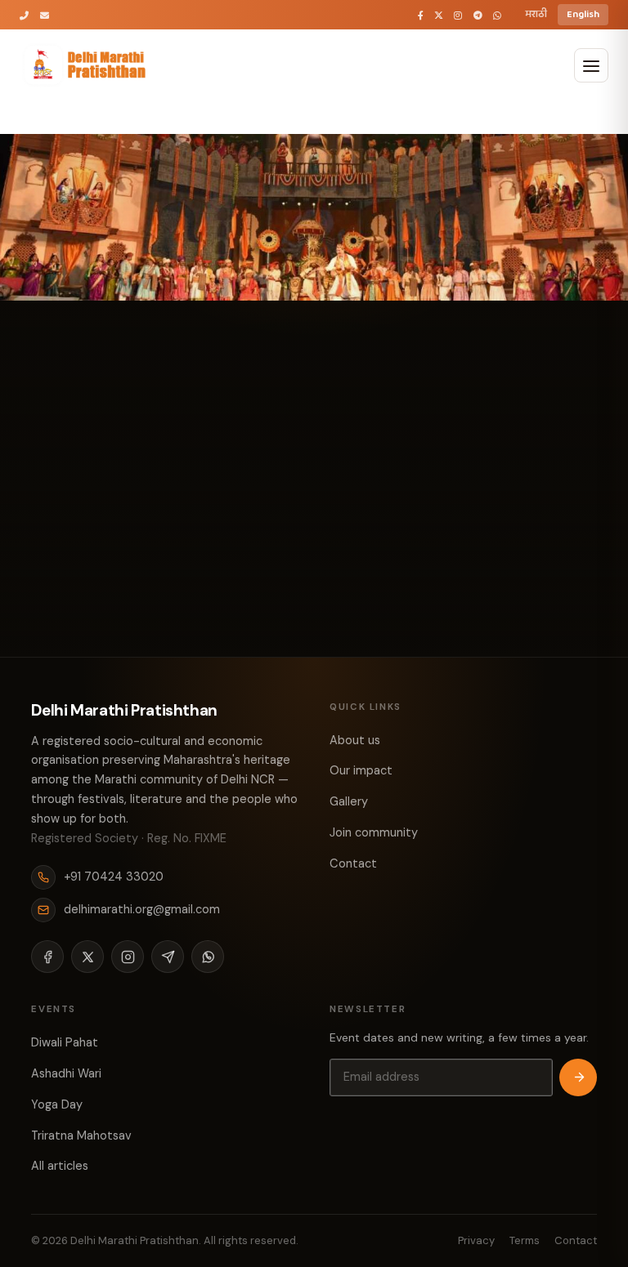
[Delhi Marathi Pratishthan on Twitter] (438, 15)
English (583, 14)
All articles (59, 1165)
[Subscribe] (578, 1077)
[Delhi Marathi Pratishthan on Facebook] (421, 15)
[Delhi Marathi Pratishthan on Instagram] (458, 15)
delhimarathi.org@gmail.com (142, 909)
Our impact (361, 770)
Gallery (349, 801)
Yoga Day (57, 1104)
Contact (353, 863)
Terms (524, 1240)
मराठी (536, 14)
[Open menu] (591, 65)
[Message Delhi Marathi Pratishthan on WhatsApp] (497, 15)
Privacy (476, 1240)
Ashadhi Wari (66, 1073)
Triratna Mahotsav (81, 1135)
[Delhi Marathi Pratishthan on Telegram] (477, 15)
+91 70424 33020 (114, 876)
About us (355, 740)
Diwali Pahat (64, 1042)
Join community (374, 832)
